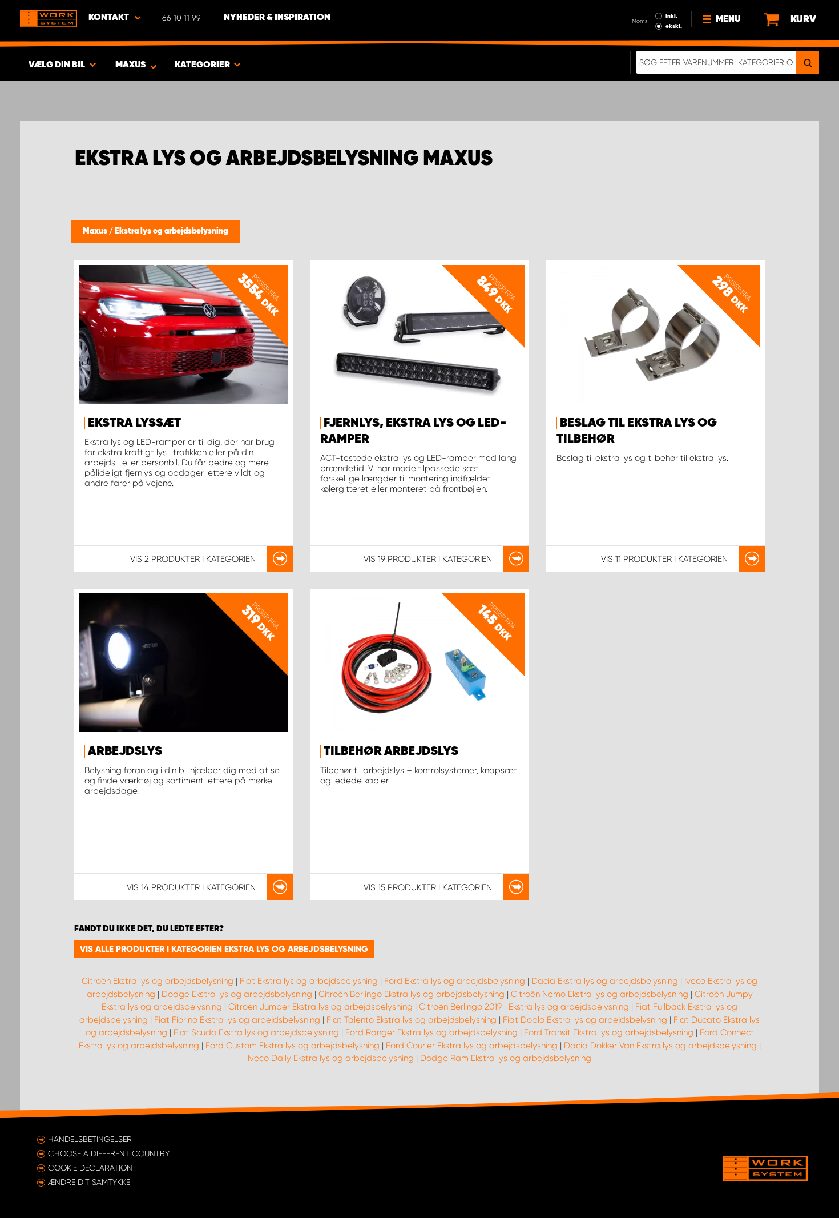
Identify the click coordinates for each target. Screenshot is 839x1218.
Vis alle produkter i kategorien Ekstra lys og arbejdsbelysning (224, 949)
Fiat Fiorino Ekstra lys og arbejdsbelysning (237, 1020)
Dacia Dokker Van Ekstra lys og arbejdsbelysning (660, 1045)
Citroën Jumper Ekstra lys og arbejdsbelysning (320, 1007)
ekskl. (673, 26)
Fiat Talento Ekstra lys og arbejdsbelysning (411, 1020)
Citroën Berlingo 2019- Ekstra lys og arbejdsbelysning (524, 1007)
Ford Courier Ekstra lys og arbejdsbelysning (472, 1045)
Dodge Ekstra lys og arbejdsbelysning (237, 994)
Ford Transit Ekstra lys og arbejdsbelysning (608, 1032)
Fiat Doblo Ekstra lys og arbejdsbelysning (585, 1020)
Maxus (96, 231)
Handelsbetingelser (90, 1139)
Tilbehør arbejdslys (391, 751)
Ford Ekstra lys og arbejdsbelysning (454, 981)
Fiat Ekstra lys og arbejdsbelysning (309, 981)
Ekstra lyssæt (134, 423)
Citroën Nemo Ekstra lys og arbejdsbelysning (599, 994)
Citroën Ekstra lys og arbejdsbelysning (157, 981)
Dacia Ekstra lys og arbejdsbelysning (604, 981)
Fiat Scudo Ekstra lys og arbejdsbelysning (256, 1032)
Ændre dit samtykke (89, 1182)
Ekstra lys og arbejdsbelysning (171, 231)
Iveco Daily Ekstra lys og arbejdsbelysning (331, 1058)
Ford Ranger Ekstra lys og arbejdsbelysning (431, 1032)
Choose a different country (109, 1153)
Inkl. (671, 16)
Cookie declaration (90, 1167)
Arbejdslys (125, 751)
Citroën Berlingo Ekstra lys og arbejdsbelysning (411, 994)
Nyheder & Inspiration (277, 17)
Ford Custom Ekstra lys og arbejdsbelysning (292, 1045)
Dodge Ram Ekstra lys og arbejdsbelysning (505, 1058)
